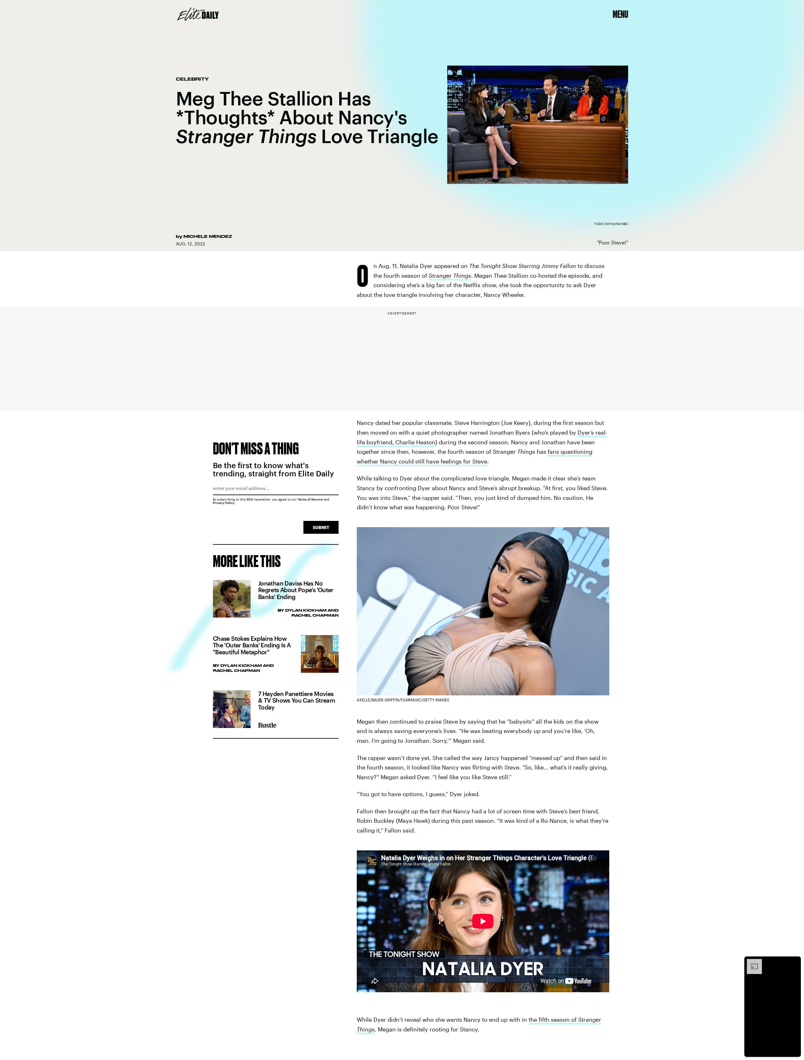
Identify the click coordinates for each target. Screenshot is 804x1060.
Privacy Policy (224, 503)
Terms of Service (310, 499)
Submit (321, 527)
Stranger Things (450, 275)
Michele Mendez (207, 236)
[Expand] (751, 962)
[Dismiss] (794, 962)
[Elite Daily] (198, 14)
